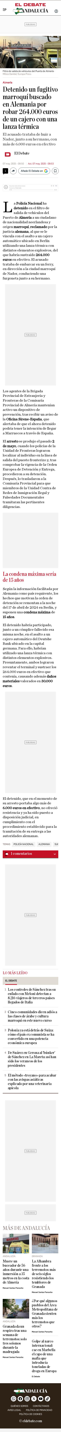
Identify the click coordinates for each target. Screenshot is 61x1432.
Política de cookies (30, 1414)
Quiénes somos (19, 1406)
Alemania (44, 844)
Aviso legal (14, 1410)
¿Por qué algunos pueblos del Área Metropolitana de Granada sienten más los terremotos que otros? (44, 1313)
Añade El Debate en (32, 170)
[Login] (56, 11)
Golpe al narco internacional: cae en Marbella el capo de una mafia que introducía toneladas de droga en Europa (44, 1356)
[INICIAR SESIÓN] (56, 11)
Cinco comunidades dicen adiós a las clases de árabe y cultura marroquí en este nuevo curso (32, 1016)
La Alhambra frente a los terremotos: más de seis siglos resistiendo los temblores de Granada (44, 1274)
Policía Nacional (24, 844)
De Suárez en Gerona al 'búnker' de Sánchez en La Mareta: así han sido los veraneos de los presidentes (32, 1059)
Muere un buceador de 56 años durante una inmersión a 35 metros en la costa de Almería (16, 1271)
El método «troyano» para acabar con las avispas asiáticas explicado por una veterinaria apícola (32, 1081)
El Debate (21, 153)
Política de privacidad (39, 1410)
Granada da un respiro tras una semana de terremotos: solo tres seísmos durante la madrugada (15, 1339)
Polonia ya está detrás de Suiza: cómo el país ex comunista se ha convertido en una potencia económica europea (31, 1036)
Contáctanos (41, 1406)
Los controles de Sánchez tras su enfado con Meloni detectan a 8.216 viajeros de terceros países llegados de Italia (32, 996)
